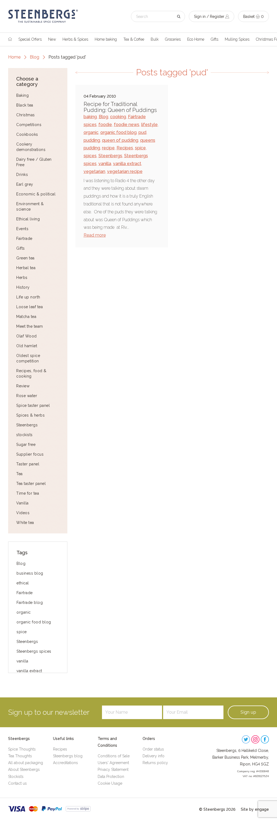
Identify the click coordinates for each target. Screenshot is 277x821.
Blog (34, 57)
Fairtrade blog (30, 602)
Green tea (25, 258)
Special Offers (30, 39)
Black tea (24, 105)
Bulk (155, 39)
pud (142, 132)
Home (14, 57)
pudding (92, 140)
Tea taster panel (31, 483)
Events (22, 229)
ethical (23, 583)
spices (90, 155)
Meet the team (29, 326)
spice (22, 632)
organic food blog (34, 622)
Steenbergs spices (34, 651)
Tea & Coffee (133, 39)
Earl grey (24, 184)
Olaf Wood (26, 336)
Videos (22, 513)
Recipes (125, 147)
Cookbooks (27, 134)
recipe (108, 147)
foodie (105, 124)
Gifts (214, 39)
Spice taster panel (33, 405)
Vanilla (22, 503)
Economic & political (35, 194)
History (23, 287)
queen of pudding (120, 140)
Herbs (22, 277)
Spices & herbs (30, 415)
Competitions (28, 125)
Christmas (25, 115)
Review (22, 386)
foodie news (126, 124)
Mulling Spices (237, 39)
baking (90, 116)
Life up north (28, 297)
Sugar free (25, 444)
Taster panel (27, 464)
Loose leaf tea (29, 307)
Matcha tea (26, 316)
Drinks (22, 174)
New (52, 39)
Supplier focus (30, 454)
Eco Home (195, 39)
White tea (25, 522)
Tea (19, 474)
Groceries (173, 39)
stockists (24, 435)
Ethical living (28, 219)
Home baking (106, 39)
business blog (30, 573)
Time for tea (27, 493)
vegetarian (94, 171)
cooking (118, 116)
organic (24, 612)
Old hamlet (26, 346)
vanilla (22, 661)
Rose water (26, 396)
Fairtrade (24, 238)
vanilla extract (29, 671)
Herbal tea (25, 268)
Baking (22, 95)
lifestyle (149, 124)
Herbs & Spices (75, 39)
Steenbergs (27, 425)
